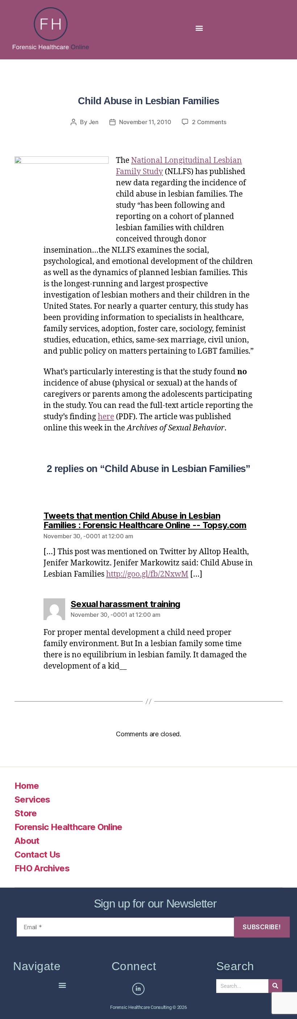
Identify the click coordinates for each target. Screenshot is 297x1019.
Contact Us (37, 854)
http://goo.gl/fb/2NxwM (147, 574)
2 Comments (209, 122)
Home (26, 785)
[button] (199, 28)
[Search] (275, 986)
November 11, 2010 (145, 122)
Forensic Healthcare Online (68, 827)
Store (25, 813)
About (26, 840)
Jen (94, 122)
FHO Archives (42, 868)
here (106, 417)
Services (32, 799)
